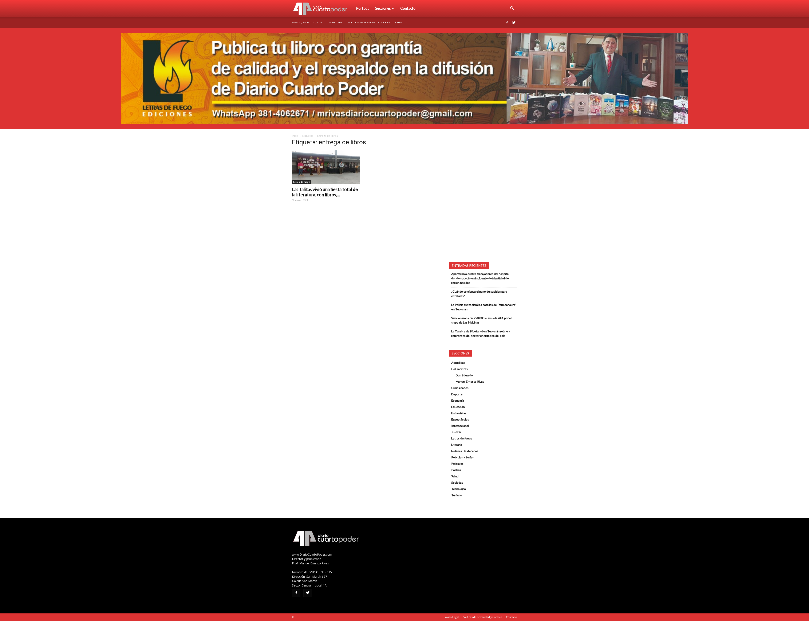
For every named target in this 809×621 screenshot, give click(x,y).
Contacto (407, 8)
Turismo (456, 495)
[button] (512, 8)
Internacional (460, 425)
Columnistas (459, 369)
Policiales (457, 463)
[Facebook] (507, 22)
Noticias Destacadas (464, 451)
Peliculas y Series (462, 457)
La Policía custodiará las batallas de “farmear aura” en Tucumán (483, 307)
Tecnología (458, 489)
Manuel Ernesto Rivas (470, 381)
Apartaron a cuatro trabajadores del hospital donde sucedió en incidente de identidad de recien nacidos (480, 278)
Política (456, 470)
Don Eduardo (464, 375)
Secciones (383, 8)
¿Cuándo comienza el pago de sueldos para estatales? (479, 294)
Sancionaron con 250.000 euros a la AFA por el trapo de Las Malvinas (481, 320)
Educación (458, 407)
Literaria (456, 444)
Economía (457, 400)
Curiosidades (460, 388)
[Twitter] (514, 22)
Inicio (295, 136)
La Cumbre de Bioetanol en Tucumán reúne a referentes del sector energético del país (480, 333)
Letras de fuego (301, 181)
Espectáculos (460, 419)
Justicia (456, 432)
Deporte (456, 394)
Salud (454, 476)
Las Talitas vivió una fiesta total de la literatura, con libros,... (325, 192)
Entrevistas (458, 413)
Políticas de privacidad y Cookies (369, 22)
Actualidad (458, 362)
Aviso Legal (336, 22)
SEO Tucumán (303, 617)
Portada (362, 8)
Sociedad (457, 482)
